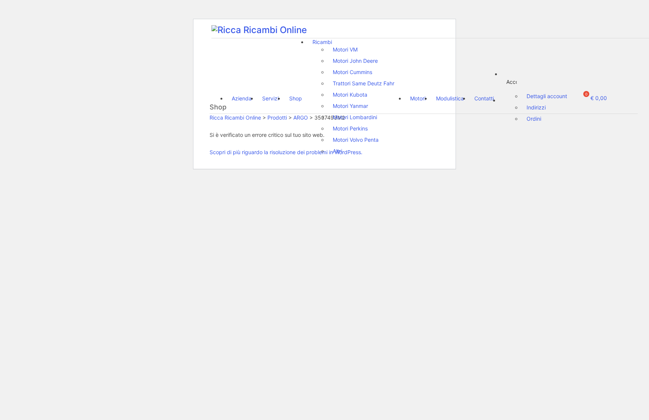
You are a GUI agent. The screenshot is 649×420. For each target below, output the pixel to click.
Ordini (534, 118)
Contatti (484, 98)
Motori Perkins (350, 128)
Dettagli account (547, 96)
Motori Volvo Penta (356, 139)
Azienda (242, 98)
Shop (295, 98)
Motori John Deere (355, 61)
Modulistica (450, 98)
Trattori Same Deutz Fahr (363, 83)
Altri (337, 151)
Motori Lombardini (355, 117)
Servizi (270, 98)
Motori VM (345, 49)
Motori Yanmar (350, 106)
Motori (418, 98)
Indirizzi (536, 107)
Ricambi (322, 42)
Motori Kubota (350, 94)
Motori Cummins (352, 72)
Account (511, 82)
